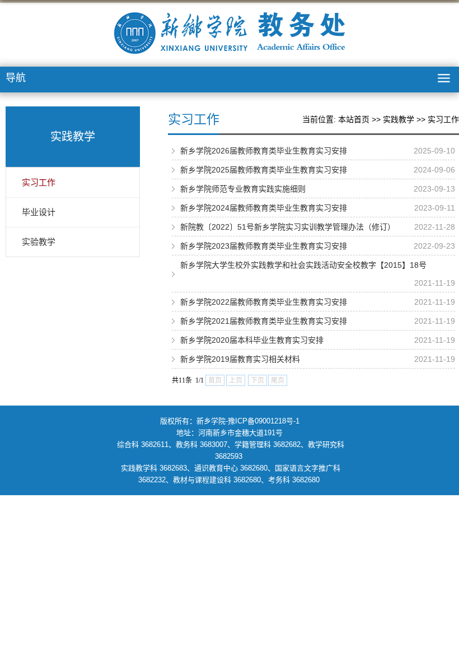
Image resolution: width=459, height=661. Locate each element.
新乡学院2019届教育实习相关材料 (240, 359)
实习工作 (443, 119)
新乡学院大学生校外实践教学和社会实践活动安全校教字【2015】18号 (303, 264)
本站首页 (353, 119)
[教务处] (229, 33)
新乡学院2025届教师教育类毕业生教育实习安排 (263, 169)
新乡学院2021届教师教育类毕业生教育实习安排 (263, 320)
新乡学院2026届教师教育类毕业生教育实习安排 (263, 150)
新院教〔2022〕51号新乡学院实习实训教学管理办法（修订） (287, 226)
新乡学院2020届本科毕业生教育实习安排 (252, 340)
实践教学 (398, 119)
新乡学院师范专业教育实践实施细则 (243, 188)
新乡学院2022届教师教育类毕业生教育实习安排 (263, 301)
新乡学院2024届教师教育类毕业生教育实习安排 (263, 207)
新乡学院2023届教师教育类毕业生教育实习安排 (263, 245)
